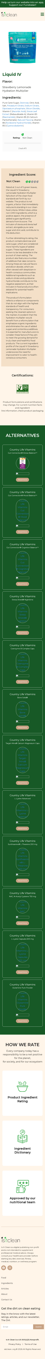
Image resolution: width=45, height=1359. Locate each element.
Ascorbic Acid (18, 108)
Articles (5, 1285)
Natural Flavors (25, 117)
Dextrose (24, 100)
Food (3, 1274)
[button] (22, 1357)
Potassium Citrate (15, 103)
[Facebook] (3, 1264)
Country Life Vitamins (22, 446)
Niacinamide (9, 114)
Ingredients (7, 1280)
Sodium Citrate (32, 103)
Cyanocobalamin (15, 123)
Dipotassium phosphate (13, 105)
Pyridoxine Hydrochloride (18, 120)
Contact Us (6, 1296)
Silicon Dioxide (33, 105)
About (4, 1291)
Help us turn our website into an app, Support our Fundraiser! (22, 3)
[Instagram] (9, 1264)
